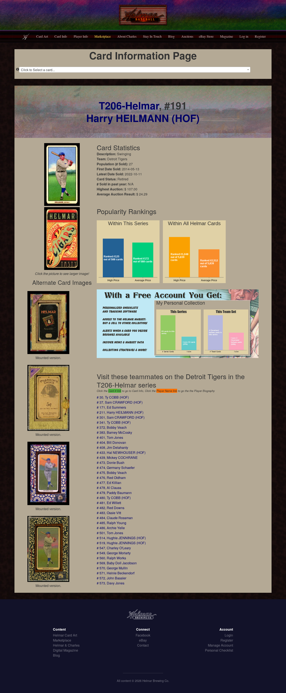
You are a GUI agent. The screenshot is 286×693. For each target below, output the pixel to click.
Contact (143, 645)
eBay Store (206, 36)
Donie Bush (115, 462)
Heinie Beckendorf (120, 573)
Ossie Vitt (114, 512)
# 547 (101, 547)
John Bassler (116, 578)
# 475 (101, 472)
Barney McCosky (119, 432)
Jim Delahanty (117, 447)
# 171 (101, 407)
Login (229, 635)
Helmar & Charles (66, 645)
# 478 (101, 487)
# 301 (101, 417)
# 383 (101, 432)
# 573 (101, 583)
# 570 (101, 568)
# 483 (101, 512)
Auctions (187, 36)
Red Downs (115, 507)
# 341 (101, 422)
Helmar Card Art (65, 635)
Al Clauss (114, 487)
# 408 (101, 447)
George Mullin (117, 568)
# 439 (101, 457)
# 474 (101, 467)
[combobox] (134, 70)
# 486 (101, 527)
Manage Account (220, 645)
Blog (171, 36)
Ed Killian (114, 482)
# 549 (101, 553)
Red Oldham (116, 477)
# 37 (100, 402)
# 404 (101, 442)
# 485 (101, 522)
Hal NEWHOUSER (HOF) (126, 452)
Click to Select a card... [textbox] (38, 69)
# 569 (101, 563)
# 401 (101, 437)
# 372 (101, 427)
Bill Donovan (116, 442)
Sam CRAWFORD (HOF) (124, 402)
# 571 (101, 573)
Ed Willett (114, 502)
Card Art (42, 36)
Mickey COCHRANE (122, 457)
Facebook (143, 635)
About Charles (127, 36)
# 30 (100, 397)
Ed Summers (116, 407)
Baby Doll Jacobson (122, 563)
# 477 (101, 482)
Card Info (60, 36)
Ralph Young (116, 522)
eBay (143, 640)
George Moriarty (119, 553)
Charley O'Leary (119, 547)
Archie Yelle (116, 527)
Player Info (81, 36)
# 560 (101, 558)
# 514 (101, 537)
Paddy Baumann (119, 492)
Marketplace (102, 36)
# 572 (101, 578)
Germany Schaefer (121, 467)
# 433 (101, 452)
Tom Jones (115, 437)
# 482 (101, 507)
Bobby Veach (117, 427)
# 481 (101, 502)
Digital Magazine (65, 650)
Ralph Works (116, 558)
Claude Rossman (120, 517)
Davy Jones (115, 583)
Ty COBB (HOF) (117, 397)
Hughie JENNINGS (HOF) (126, 537)
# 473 (101, 462)
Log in (244, 36)
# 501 (101, 532)
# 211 (101, 412)
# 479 (101, 492)
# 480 (101, 497)
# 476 (101, 477)
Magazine (226, 36)
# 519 (101, 542)
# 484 (101, 517)
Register (260, 36)
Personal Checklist (219, 650)
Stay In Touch (152, 36)
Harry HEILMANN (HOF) (143, 118)
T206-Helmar (129, 105)
